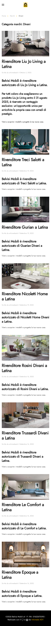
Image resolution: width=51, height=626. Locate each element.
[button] (3, 5)
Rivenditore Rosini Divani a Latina (24, 368)
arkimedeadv (13, 72)
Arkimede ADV (37, 619)
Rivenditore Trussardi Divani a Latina (25, 435)
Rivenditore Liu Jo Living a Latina (24, 63)
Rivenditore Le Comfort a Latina (23, 507)
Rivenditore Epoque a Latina (20, 574)
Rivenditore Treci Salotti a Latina (23, 162)
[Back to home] (25, 5)
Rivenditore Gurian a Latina (25, 227)
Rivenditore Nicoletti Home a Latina (25, 296)
